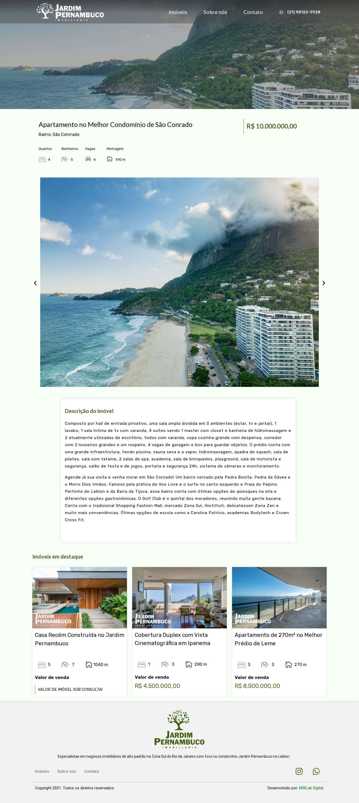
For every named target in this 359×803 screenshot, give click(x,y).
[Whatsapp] (316, 771)
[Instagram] (299, 771)
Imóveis (178, 12)
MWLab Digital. (311, 788)
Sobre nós (215, 12)
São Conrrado (66, 134)
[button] (35, 283)
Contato (253, 12)
